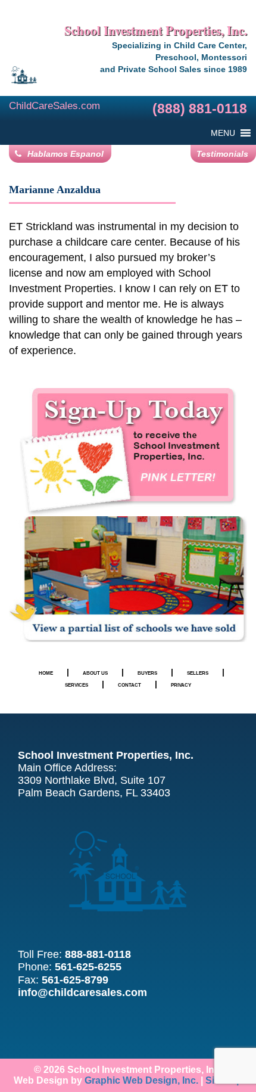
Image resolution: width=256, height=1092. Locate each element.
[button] (223, 133)
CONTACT (129, 685)
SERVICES (76, 685)
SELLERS (197, 673)
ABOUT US (95, 673)
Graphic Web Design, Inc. (141, 1080)
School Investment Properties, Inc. (155, 30)
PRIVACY (181, 685)
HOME (46, 673)
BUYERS (147, 673)
